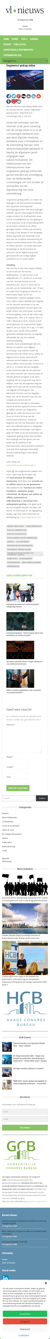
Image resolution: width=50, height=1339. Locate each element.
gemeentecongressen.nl (36, 1201)
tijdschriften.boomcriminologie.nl (21, 465)
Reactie (11, 724)
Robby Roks (12, 558)
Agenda (34, 39)
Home (25, 26)
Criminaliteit (7, 821)
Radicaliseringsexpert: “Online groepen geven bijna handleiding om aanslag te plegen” (24, 634)
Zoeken (42, 798)
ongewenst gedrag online (19, 549)
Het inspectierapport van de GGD (14, 1242)
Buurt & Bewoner (9, 817)
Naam (10, 757)
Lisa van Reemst (22, 542)
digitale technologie (16, 534)
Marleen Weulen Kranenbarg (20, 545)
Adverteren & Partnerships (18, 50)
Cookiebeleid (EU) (12, 55)
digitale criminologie (16, 530)
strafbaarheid (13, 562)
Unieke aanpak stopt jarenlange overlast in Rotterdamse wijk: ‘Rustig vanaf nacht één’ (21, 936)
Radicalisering (8, 846)
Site (8, 777)
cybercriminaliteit (34, 526)
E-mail (10, 767)
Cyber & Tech (8, 830)
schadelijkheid (25, 558)
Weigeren (25, 1321)
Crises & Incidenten (10, 825)
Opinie (15, 39)
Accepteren (25, 1313)
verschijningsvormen (31, 562)
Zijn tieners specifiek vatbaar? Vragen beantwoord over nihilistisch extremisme (24, 663)
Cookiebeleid (23, 1335)
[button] (45, 1283)
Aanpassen (25, 1329)
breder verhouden (15, 526)
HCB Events (7, 861)
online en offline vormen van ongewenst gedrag (20, 554)
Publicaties (20, 44)
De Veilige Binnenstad (12, 834)
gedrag (10, 542)
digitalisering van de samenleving (22, 538)
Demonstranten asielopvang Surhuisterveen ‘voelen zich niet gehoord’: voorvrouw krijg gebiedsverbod (25, 899)
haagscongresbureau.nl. (30, 517)
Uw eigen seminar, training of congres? (28, 1068)
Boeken (7, 44)
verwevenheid (13, 566)
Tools (24, 39)
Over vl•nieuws (25, 29)
